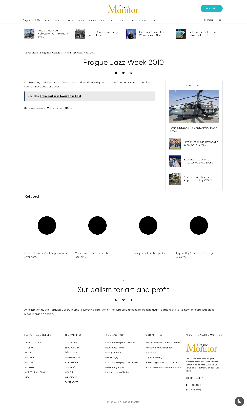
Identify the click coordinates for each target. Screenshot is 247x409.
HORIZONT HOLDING (35, 372)
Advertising (151, 353)
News (57, 20)
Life (111, 20)
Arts (70, 108)
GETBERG (29, 368)
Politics (92, 20)
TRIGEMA (29, 348)
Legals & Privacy (154, 358)
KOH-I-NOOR (71, 363)
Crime (153, 20)
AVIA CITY (69, 372)
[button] (212, 8)
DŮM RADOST (71, 382)
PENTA (28, 353)
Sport (102, 20)
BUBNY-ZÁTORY (72, 358)
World (81, 20)
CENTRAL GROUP (33, 343)
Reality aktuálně (113, 353)
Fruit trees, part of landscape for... (146, 253)
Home (47, 20)
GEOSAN (29, 363)
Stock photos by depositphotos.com (163, 368)
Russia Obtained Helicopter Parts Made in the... (53, 33)
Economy (69, 20)
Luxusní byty (111, 358)
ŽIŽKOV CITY (71, 353)
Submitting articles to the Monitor (162, 363)
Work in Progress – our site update (163, 343)
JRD (27, 378)
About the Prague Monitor (159, 348)
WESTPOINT (71, 378)
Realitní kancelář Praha (117, 372)
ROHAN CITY (71, 343)
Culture (131, 20)
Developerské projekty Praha (120, 343)
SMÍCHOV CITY (72, 348)
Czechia (143, 20)
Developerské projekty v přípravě (122, 363)
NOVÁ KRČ (70, 368)
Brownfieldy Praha (114, 368)
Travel (120, 20)
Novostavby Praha (114, 348)
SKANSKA (29, 358)
